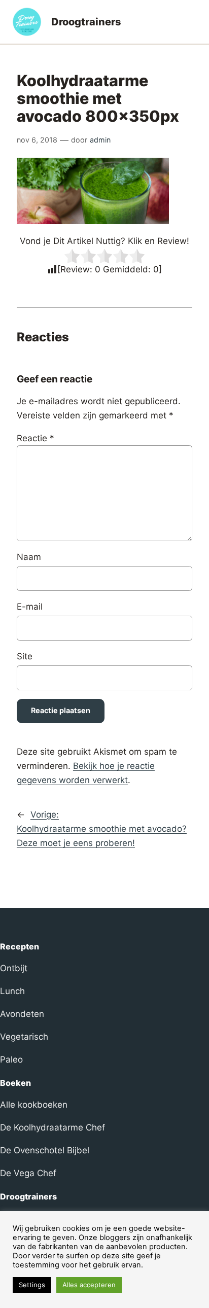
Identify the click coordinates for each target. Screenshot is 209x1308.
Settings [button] (32, 1285)
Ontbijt (13, 968)
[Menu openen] (191, 22)
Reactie (35, 438)
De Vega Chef (28, 1173)
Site (24, 656)
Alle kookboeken (33, 1105)
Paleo (11, 1059)
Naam (29, 557)
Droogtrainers (86, 22)
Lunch (12, 991)
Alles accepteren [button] (89, 1285)
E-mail (30, 607)
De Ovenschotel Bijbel (44, 1150)
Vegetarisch (24, 1037)
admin (100, 139)
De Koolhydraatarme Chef (52, 1127)
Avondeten (22, 1014)
